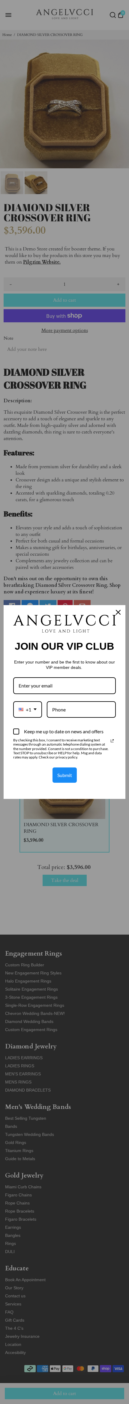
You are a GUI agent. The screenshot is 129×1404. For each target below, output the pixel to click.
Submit (64, 775)
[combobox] (27, 709)
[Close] (118, 612)
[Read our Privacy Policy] (112, 740)
